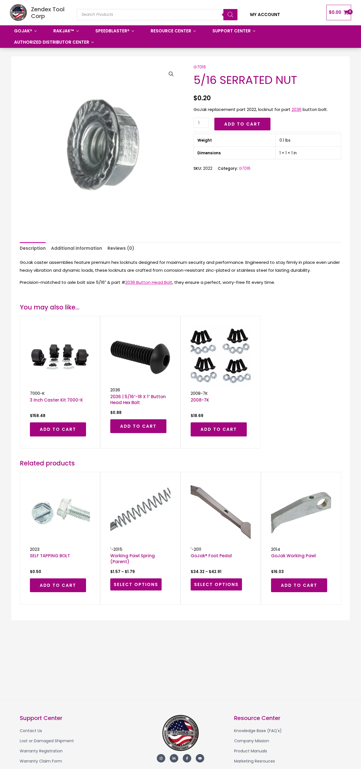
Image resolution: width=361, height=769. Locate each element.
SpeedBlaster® (112, 31)
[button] (171, 74)
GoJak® (23, 31)
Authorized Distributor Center (51, 42)
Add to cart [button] (58, 429)
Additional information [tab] (76, 248)
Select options (136, 584)
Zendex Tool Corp (48, 12)
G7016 (199, 67)
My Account (265, 14)
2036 (296, 109)
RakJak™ (63, 31)
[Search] (230, 14)
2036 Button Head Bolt (148, 282)
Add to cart (242, 124)
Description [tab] (33, 248)
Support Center (231, 31)
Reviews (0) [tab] (120, 248)
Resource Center (171, 31)
